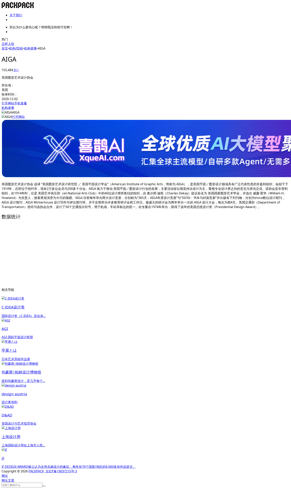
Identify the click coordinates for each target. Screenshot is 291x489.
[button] (5, 476)
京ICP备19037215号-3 (61, 471)
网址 (5, 480)
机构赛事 (30, 48)
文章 (11, 480)
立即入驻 (8, 44)
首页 (5, 48)
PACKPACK (36, 471)
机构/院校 (16, 48)
